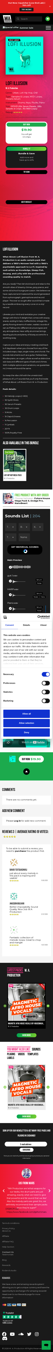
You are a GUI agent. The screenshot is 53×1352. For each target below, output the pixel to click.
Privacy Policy (8, 1228)
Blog (4, 1260)
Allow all (26, 713)
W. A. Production (12, 88)
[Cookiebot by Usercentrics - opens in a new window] (38, 617)
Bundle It (26, 149)
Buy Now (26, 124)
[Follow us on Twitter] (29, 1335)
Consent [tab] (9, 625)
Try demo (26, 172)
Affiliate (5, 1236)
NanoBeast (21, 503)
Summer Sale (26, 28)
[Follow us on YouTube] (12, 1335)
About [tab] (43, 625)
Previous (5, 1005)
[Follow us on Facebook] (4, 1335)
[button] (24, 549)
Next (48, 1005)
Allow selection (26, 723)
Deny (26, 732)
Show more (26, 1035)
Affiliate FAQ (8, 1241)
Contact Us (8, 1252)
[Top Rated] (15, 471)
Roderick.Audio (9, 1270)
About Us (6, 1231)
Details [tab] (26, 625)
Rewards (6, 1265)
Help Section (8, 1247)
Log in (17, 820)
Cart (47, 19)
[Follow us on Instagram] (37, 1335)
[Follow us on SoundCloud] (21, 1335)
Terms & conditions (10, 1223)
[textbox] (28, 19)
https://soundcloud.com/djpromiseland (26, 1202)
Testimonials (7, 1254)
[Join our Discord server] (4, 1339)
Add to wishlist (26, 202)
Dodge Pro (37, 500)
